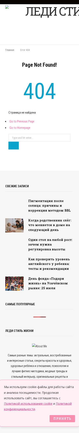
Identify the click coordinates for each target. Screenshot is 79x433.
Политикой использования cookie (28, 404)
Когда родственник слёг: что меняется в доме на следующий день (49, 225)
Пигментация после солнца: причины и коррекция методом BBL (49, 205)
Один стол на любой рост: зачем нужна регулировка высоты (50, 244)
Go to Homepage (19, 128)
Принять (62, 419)
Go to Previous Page (21, 121)
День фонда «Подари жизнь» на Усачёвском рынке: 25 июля (48, 283)
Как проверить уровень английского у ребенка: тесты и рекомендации (49, 264)
